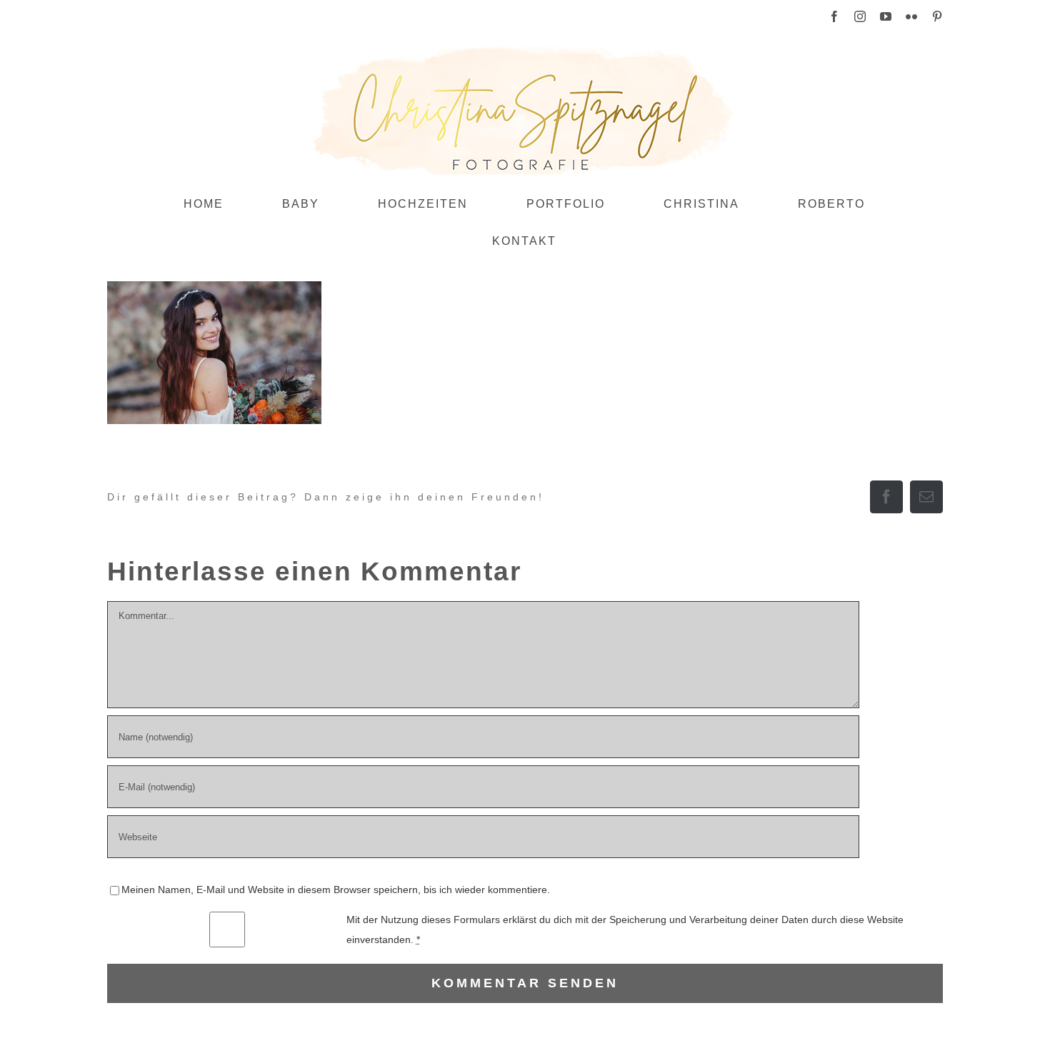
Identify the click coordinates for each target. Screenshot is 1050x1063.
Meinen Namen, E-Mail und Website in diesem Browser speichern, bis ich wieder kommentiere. (335, 889)
